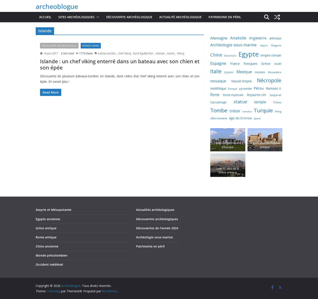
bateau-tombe (107, 53)
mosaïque (218, 81)
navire (171, 53)
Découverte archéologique (129, 17)
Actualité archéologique (180, 17)
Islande (160, 53)
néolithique (218, 88)
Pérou (259, 88)
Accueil (45, 17)
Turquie (263, 110)
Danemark (230, 55)
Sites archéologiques (76, 17)
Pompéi (232, 88)
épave (257, 118)
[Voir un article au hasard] (277, 17)
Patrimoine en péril (225, 17)
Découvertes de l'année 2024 (157, 228)
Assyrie (264, 45)
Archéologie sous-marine (233, 44)
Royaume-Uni (256, 95)
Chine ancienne (47, 246)
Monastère (274, 72)
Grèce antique (46, 228)
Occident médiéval (49, 264)
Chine (216, 55)
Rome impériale (233, 95)
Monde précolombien (51, 255)
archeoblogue (57, 6)
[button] (97, 17)
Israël (277, 64)
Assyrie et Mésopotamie (53, 210)
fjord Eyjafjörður (143, 53)
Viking (180, 53)
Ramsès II (273, 88)
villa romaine (218, 118)
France (235, 63)
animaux (275, 38)
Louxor (228, 72)
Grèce (265, 63)
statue (240, 102)
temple (260, 101)
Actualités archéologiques (155, 210)
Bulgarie (276, 45)
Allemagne (218, 38)
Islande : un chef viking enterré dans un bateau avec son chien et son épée (119, 64)
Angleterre (258, 38)
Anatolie (238, 37)
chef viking (124, 53)
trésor (235, 110)
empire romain (271, 55)
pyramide (245, 89)
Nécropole (269, 80)
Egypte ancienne (48, 219)
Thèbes (277, 102)
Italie (216, 71)
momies (260, 72)
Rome (214, 94)
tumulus (247, 111)
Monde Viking (90, 45)
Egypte (248, 54)
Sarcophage (218, 102)
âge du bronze (240, 118)
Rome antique (46, 237)
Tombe (218, 110)
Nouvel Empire (241, 81)
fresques (250, 63)
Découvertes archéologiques (157, 219)
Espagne (218, 63)
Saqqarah (275, 95)
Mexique (244, 71)
